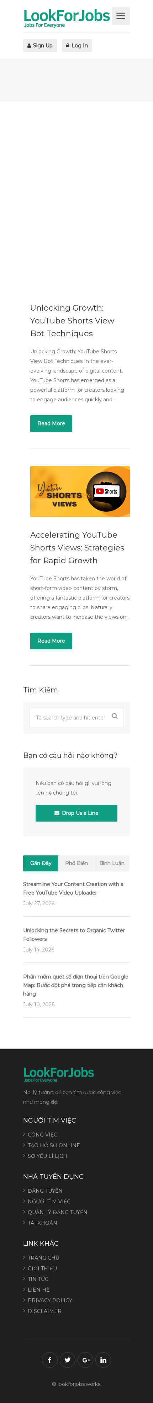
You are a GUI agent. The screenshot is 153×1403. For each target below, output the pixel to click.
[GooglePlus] (85, 1360)
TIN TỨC (38, 1279)
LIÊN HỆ (38, 1290)
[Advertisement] (76, 195)
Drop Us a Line (79, 813)
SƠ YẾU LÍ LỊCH (47, 1156)
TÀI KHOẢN (42, 1223)
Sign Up (42, 45)
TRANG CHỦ (43, 1258)
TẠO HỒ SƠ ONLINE (54, 1145)
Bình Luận (112, 863)
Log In (79, 45)
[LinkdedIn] (103, 1360)
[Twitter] (67, 1360)
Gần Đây (41, 863)
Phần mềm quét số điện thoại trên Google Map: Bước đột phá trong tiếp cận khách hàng (75, 985)
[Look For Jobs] (66, 18)
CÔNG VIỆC (42, 1135)
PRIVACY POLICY (50, 1300)
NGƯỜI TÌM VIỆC (49, 1201)
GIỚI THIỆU (42, 1268)
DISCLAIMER (45, 1311)
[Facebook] (50, 1360)
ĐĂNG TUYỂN (45, 1191)
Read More (51, 423)
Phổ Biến (76, 863)
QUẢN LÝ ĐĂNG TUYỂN (58, 1212)
